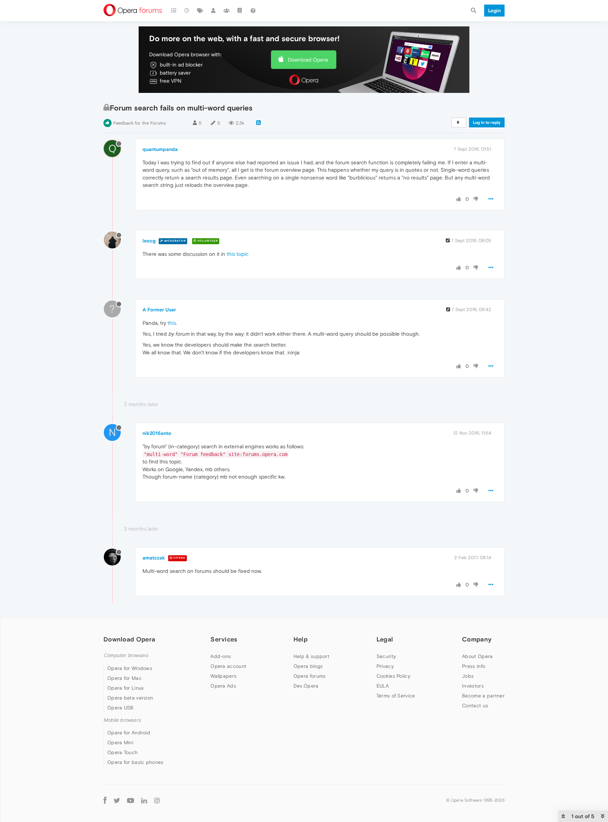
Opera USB (120, 707)
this (171, 323)
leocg (149, 241)
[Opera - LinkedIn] (144, 800)
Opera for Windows (129, 668)
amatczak (153, 558)
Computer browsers (125, 655)
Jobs (468, 676)
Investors (473, 686)
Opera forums (309, 676)
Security (386, 656)
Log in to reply (487, 122)
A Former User (159, 309)
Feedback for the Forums (139, 123)
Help (300, 639)
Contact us (475, 705)
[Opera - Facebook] (105, 800)
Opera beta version (130, 698)
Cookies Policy (393, 676)
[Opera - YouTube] (131, 800)
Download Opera (308, 60)
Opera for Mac (124, 678)
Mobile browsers (122, 720)
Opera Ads (223, 686)
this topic (237, 254)
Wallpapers (223, 676)
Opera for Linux (125, 688)
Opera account (228, 666)
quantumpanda (160, 149)
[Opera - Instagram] (157, 800)
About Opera (477, 656)
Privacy (385, 666)
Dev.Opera (306, 686)
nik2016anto (156, 433)
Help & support (311, 656)
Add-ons (220, 656)
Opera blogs (308, 666)
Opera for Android (128, 732)
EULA (382, 686)
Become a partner (483, 695)
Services (223, 639)
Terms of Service (395, 695)
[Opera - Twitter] (117, 800)
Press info (473, 666)
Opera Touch (122, 752)
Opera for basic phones (135, 762)
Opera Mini (120, 742)
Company (477, 639)
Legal (384, 639)
